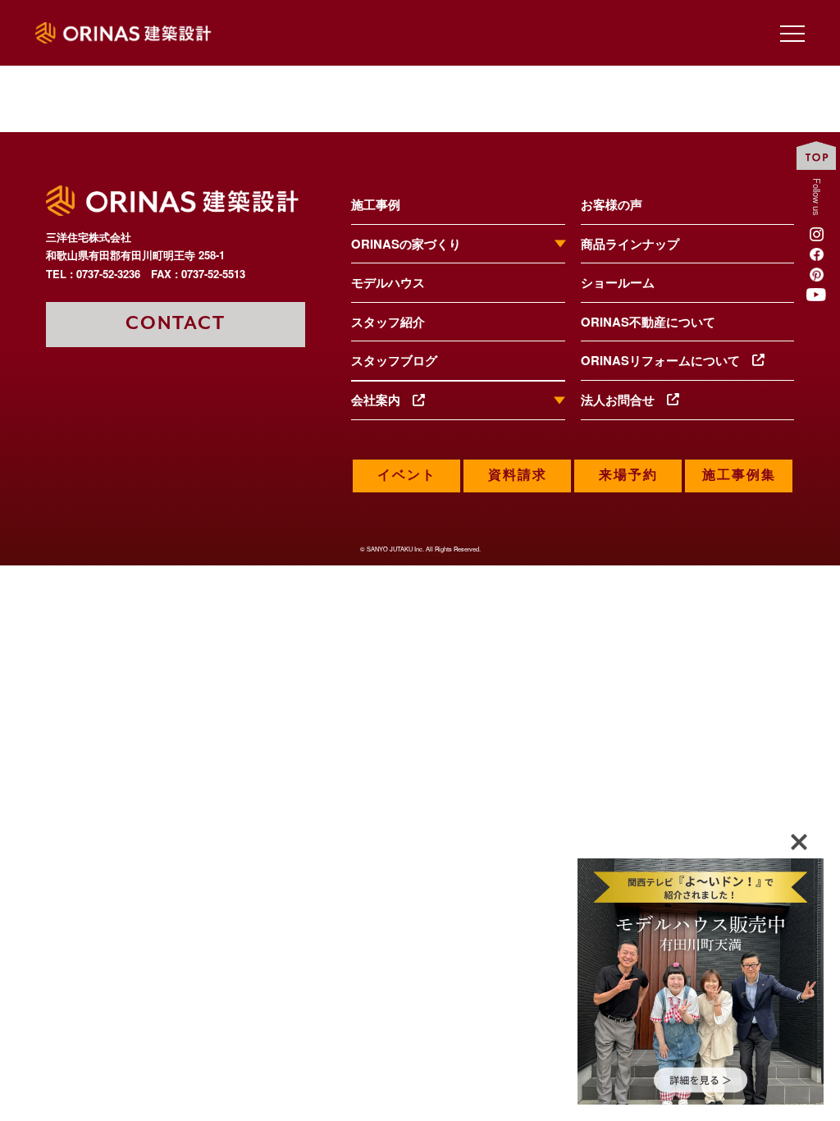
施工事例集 (739, 476)
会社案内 (382, 400)
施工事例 (375, 204)
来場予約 (628, 476)
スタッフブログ (394, 360)
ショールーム (618, 282)
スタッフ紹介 (388, 322)
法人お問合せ (624, 400)
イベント (406, 476)
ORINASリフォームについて (666, 360)
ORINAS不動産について (648, 322)
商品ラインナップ (630, 244)
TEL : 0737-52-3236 (93, 273)
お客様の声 (611, 204)
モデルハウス (388, 282)
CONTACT (176, 324)
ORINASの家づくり (406, 244)
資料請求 (517, 476)
